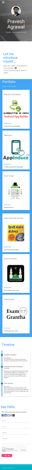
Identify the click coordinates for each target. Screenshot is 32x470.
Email (3, 426)
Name (4, 420)
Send (5, 455)
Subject (4, 432)
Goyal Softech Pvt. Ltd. (19, 32)
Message (4, 438)
